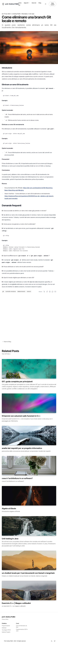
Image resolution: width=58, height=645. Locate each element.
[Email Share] (55, 292)
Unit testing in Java (10, 539)
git (3, 291)
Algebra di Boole (9, 508)
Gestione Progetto (6, 632)
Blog (40, 3)
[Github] (54, 641)
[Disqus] (29, 315)
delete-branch (21, 291)
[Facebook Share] (47, 292)
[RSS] (51, 641)
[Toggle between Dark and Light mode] (45, 3)
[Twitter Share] (44, 292)
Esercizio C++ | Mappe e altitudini (16, 603)
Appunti (26, 3)
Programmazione (6, 625)
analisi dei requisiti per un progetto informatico (22, 448)
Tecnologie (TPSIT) (6, 630)
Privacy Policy (5, 619)
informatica (25, 14)
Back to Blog (7, 341)
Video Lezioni (52, 4)
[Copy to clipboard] (54, 95)
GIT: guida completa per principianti (17, 381)
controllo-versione (11, 291)
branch (29, 291)
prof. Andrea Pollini (8, 617)
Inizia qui (20, 4)
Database (4, 627)
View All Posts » (6, 354)
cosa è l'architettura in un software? (17, 478)
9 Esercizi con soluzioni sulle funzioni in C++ (21, 416)
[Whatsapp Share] (52, 292)
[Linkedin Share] (50, 292)
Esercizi (34, 3)
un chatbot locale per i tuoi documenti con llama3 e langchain (28, 573)
